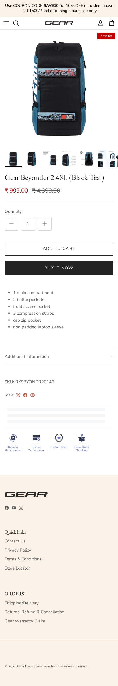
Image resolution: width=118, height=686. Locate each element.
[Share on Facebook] (25, 395)
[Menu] (6, 23)
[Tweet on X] (18, 395)
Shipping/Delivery (22, 603)
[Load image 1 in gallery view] (59, 88)
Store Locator (17, 568)
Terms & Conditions (23, 559)
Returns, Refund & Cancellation (34, 612)
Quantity (13, 211)
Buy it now (59, 268)
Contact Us (15, 541)
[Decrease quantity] (11, 224)
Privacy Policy (18, 550)
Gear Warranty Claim (25, 621)
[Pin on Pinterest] (32, 395)
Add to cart (59, 248)
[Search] (19, 23)
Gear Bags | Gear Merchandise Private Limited (52, 666)
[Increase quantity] (45, 224)
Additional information (27, 356)
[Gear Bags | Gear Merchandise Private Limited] (59, 23)
